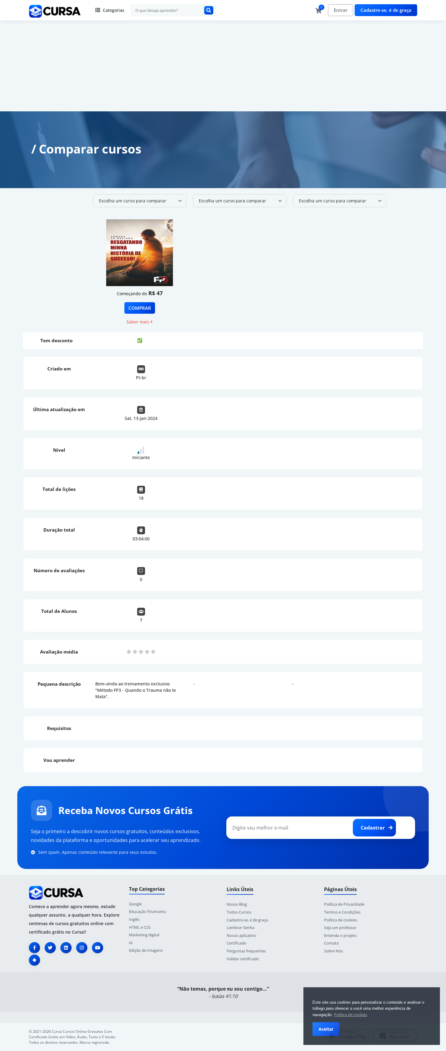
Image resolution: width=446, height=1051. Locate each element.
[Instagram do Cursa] (81, 947)
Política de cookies (350, 1014)
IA (131, 942)
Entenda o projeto (340, 935)
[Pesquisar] (208, 10)
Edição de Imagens (146, 950)
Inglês (134, 919)
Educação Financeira (147, 911)
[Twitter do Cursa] (50, 947)
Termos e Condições (342, 912)
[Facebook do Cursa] (34, 947)
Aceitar (326, 1029)
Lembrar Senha (240, 927)
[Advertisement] (223, 65)
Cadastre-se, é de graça (385, 10)
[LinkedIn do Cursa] (66, 947)
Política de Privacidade (344, 904)
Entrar (340, 10)
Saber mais (138, 322)
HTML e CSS (139, 927)
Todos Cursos (239, 912)
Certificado (236, 943)
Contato (331, 943)
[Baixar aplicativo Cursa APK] (34, 960)
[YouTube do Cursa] (97, 947)
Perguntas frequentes (246, 951)
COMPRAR (139, 308)
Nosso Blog (237, 904)
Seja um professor (340, 927)
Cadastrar (373, 827)
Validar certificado (243, 958)
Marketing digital (144, 935)
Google (135, 904)
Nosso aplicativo (241, 935)
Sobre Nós (333, 951)
